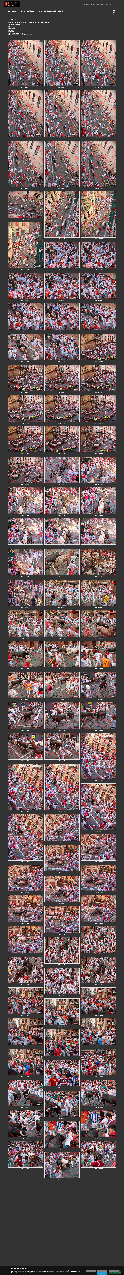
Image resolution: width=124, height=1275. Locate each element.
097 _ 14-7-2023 (99, 1138)
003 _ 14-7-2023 (62, 87)
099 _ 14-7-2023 (99, 1168)
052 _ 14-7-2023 (25, 668)
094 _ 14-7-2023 (62, 1118)
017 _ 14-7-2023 (62, 300)
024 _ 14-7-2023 (99, 361)
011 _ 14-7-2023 (62, 238)
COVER (93, 4)
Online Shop (100, 4)
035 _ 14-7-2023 (62, 484)
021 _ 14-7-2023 (99, 331)
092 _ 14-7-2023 (25, 1107)
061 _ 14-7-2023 (25, 760)
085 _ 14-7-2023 (62, 1026)
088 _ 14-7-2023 (62, 1057)
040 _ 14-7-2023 (25, 546)
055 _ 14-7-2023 (25, 699)
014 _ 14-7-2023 (62, 269)
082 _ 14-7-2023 (62, 995)
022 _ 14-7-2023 (62, 361)
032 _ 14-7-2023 (62, 453)
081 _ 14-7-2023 (25, 984)
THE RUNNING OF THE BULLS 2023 (47, 11)
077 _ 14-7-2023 (25, 954)
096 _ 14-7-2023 (62, 1149)
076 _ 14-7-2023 (62, 934)
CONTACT (109, 4)
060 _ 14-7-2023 (99, 730)
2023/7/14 (61, 11)
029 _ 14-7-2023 (62, 423)
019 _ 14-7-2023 (62, 331)
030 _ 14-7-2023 (99, 423)
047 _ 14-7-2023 (62, 607)
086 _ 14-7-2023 (25, 1046)
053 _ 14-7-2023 (62, 668)
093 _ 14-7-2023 (99, 1107)
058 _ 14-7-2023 (25, 730)
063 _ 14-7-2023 (99, 780)
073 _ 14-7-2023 (25, 923)
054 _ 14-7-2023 (99, 668)
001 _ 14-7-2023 (25, 87)
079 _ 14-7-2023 (62, 964)
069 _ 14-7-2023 (99, 861)
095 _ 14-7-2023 (25, 1138)
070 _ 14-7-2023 (25, 892)
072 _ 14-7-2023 (99, 892)
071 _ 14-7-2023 (62, 872)
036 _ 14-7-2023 (99, 484)
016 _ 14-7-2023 (25, 300)
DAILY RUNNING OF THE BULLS (27, 11)
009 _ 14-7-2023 (99, 188)
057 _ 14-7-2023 (99, 699)
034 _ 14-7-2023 (25, 484)
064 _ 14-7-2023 (25, 811)
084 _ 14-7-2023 (99, 1015)
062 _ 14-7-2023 (62, 760)
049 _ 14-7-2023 (25, 638)
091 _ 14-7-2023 (62, 1087)
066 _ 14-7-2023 (99, 831)
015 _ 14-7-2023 (99, 269)
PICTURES (14, 11)
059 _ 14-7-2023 (62, 730)
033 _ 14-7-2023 (99, 453)
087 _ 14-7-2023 (99, 1046)
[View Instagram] (115, 4)
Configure (102, 1271)
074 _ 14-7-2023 (62, 903)
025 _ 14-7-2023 (25, 392)
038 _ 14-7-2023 (62, 515)
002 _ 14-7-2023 (99, 87)
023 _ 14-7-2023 (25, 361)
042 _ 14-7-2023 (99, 546)
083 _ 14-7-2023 (25, 1015)
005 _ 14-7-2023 (62, 138)
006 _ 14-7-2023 (99, 138)
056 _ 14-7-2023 (62, 699)
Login (87, 4)
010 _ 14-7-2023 (25, 219)
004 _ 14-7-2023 (25, 138)
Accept (103, 1273)
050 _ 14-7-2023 (62, 638)
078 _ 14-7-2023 (99, 954)
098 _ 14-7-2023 (25, 1168)
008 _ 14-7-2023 (62, 188)
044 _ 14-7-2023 (62, 576)
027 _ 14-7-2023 (62, 392)
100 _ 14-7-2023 (62, 1179)
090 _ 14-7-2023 (99, 1076)
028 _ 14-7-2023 (25, 423)
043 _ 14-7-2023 (25, 576)
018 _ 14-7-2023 (99, 300)
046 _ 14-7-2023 (25, 607)
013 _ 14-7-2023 (25, 269)
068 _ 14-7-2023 (62, 842)
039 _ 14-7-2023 (99, 515)
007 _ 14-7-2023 (25, 188)
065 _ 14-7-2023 (62, 811)
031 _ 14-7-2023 (25, 453)
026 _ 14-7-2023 (99, 392)
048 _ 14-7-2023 (99, 607)
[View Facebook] (119, 4)
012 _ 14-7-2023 (99, 238)
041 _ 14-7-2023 (62, 546)
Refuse (114, 1271)
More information (91, 1271)
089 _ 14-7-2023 (25, 1076)
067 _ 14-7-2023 (25, 861)
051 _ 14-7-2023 (99, 638)
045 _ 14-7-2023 (99, 576)
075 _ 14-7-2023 (99, 923)
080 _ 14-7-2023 (99, 984)
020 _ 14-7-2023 (25, 331)
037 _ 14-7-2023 (25, 515)
